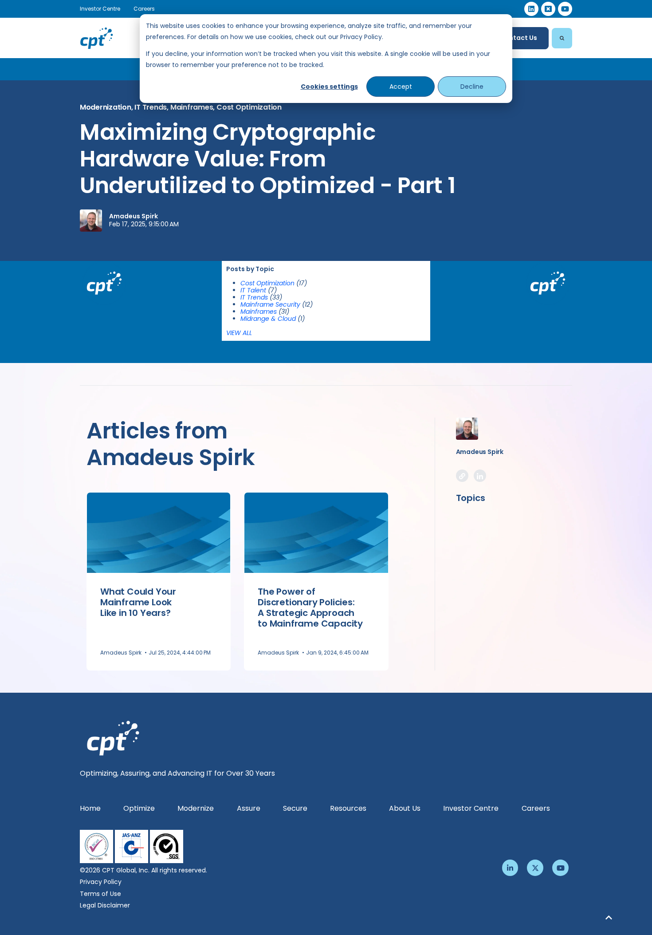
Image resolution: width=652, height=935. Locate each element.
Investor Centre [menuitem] (471, 808)
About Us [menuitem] (404, 808)
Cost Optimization (249, 107)
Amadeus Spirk (133, 216)
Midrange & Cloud (272, 318)
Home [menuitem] (90, 808)
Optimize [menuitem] (139, 808)
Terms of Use (100, 893)
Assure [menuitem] (248, 808)
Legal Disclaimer (105, 905)
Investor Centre (100, 8)
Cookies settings (329, 86)
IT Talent (258, 290)
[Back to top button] (609, 917)
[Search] (562, 38)
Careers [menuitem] (536, 808)
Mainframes (191, 107)
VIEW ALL (239, 332)
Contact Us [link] (518, 37)
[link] (531, 9)
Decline (471, 86)
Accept (400, 86)
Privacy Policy (101, 881)
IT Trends (150, 107)
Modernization (105, 107)
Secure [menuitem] (295, 808)
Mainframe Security (276, 304)
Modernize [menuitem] (195, 808)
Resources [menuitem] (348, 808)
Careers (144, 8)
